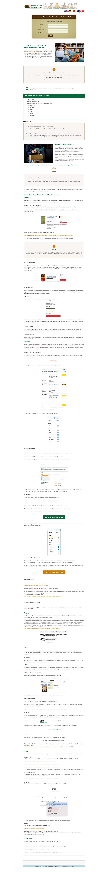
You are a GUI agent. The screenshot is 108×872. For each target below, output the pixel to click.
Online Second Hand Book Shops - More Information (40, 103)
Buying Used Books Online (34, 101)
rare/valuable (36, 51)
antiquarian (31, 51)
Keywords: (41, 30)
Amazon (32, 107)
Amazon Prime (67, 508)
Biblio (31, 113)
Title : (39, 27)
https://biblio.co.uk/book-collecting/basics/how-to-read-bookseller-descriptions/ (40, 765)
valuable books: (40, 626)
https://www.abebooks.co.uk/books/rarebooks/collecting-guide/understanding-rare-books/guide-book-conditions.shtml (48, 235)
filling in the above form (62, 88)
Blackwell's (32, 115)
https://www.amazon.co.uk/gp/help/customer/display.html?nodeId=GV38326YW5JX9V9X (42, 596)
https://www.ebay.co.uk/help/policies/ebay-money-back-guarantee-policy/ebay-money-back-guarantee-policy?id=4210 (48, 746)
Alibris (31, 109)
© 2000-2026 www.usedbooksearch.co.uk (54, 863)
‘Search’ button (33, 89)
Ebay (31, 111)
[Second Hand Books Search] (33, 6)
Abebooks (32, 105)
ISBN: (40, 32)
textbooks (26, 51)
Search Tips (31, 99)
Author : (40, 24)
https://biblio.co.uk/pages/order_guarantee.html (34, 828)
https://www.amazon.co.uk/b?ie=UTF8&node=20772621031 (36, 585)
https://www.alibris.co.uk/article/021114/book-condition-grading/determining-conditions (42, 628)
